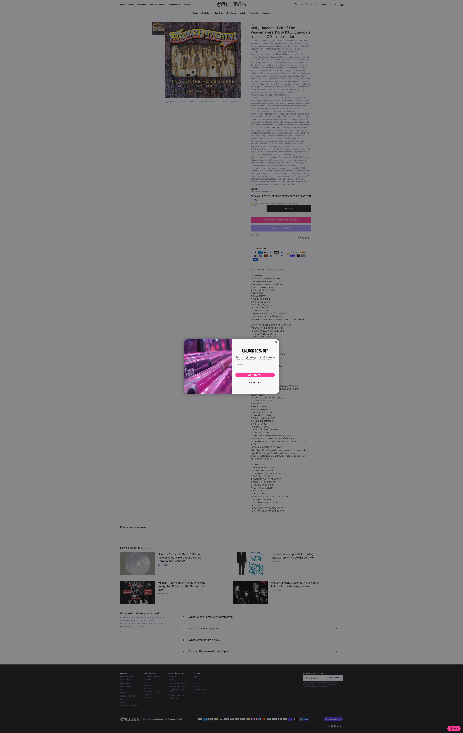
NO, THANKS (255, 383)
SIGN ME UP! (255, 375)
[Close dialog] (276, 342)
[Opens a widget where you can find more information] (454, 729)
